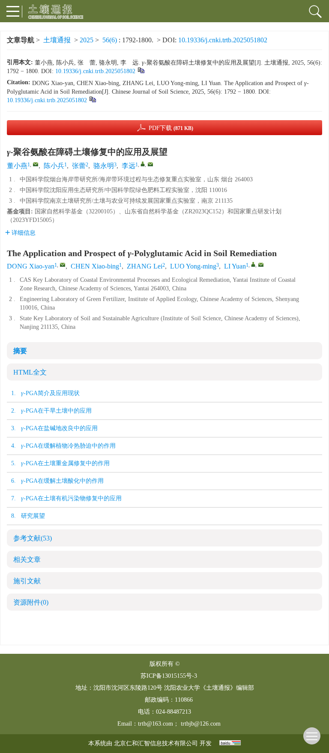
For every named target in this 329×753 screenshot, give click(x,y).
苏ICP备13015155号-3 (169, 676)
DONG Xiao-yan (30, 266)
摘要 (20, 350)
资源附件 (30, 602)
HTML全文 (30, 372)
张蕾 (79, 165)
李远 (128, 165)
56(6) (110, 40)
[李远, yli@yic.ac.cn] (143, 163)
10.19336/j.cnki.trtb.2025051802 (222, 40)
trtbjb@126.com (201, 724)
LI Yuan (235, 266)
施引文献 (27, 581)
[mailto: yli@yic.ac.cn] (261, 265)
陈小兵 (54, 165)
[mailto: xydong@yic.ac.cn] (63, 265)
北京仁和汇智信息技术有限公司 (156, 743)
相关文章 (27, 559)
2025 (86, 40)
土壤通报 (57, 40)
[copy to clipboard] (92, 99)
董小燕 (17, 165)
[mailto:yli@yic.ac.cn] (150, 164)
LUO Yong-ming (193, 266)
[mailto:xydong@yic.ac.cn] (36, 164)
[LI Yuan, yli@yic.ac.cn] (253, 264)
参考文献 (32, 538)
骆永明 (103, 165)
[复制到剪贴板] (140, 70)
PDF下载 (171, 128)
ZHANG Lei (144, 266)
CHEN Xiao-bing (95, 266)
